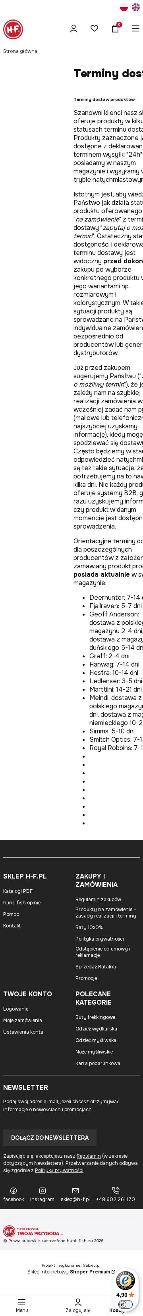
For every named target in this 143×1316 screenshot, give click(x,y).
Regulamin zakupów (98, 899)
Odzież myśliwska (95, 1040)
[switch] (125, 1304)
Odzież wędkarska (96, 1029)
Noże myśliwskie (94, 1052)
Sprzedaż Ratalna (95, 967)
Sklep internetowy (68, 1272)
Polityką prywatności (59, 1170)
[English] (136, 8)
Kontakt (12, 926)
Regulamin (89, 1156)
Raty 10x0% (89, 927)
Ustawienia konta (23, 1032)
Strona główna (20, 51)
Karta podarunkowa (97, 1063)
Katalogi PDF (18, 891)
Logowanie (15, 1009)
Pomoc (11, 914)
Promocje (86, 978)
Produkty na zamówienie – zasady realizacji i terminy (105, 912)
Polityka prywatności (99, 939)
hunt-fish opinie (22, 903)
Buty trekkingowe (95, 1017)
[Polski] (124, 8)
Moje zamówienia (22, 1020)
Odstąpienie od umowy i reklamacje (102, 952)
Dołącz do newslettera (50, 1138)
